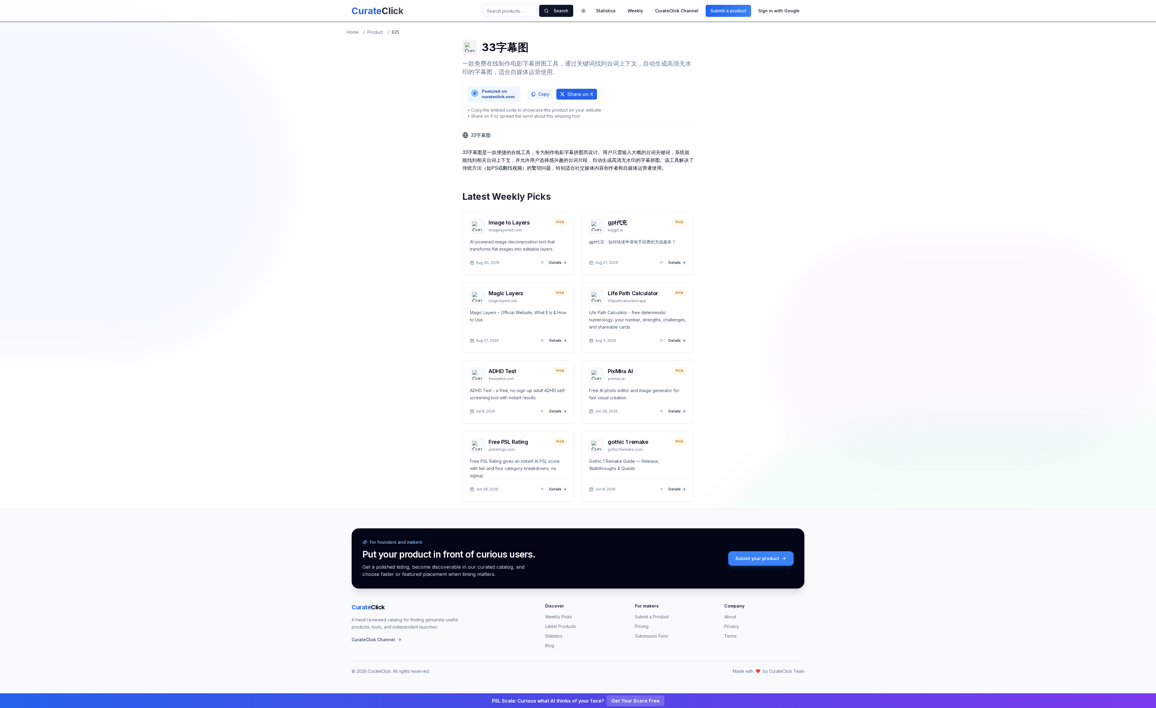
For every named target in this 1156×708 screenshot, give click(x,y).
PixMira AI (620, 371)
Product (375, 32)
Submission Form (651, 635)
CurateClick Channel (676, 10)
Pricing (641, 626)
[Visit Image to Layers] (542, 262)
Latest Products (560, 626)
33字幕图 (481, 135)
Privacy (731, 626)
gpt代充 (617, 222)
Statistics (606, 10)
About (730, 616)
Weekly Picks (558, 616)
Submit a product (728, 10)
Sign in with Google (779, 10)
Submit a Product (652, 616)
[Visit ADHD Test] (542, 411)
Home (353, 32)
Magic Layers (506, 293)
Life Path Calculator (633, 293)
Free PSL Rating (508, 442)
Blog (549, 645)
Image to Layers (509, 222)
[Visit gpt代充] (661, 262)
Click (368, 607)
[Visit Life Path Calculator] (661, 340)
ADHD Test (502, 371)
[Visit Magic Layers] (542, 340)
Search (561, 10)
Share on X (580, 94)
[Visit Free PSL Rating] (542, 489)
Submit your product (757, 558)
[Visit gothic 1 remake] (661, 489)
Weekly (635, 10)
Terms (730, 635)
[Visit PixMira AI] (661, 411)
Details (555, 262)
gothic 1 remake (628, 442)
